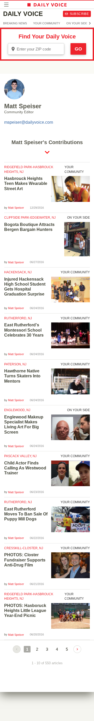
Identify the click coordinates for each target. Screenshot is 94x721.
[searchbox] (40, 49)
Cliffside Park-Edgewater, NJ (30, 217)
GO (78, 49)
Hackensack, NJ (18, 272)
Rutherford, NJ (18, 318)
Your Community (46, 23)
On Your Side (76, 23)
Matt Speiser (16, 207)
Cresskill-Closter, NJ (23, 548)
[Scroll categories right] (90, 23)
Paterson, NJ (15, 364)
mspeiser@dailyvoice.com (28, 122)
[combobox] (36, 49)
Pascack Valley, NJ (20, 456)
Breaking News (15, 23)
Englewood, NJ (17, 410)
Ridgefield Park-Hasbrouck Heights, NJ (28, 169)
